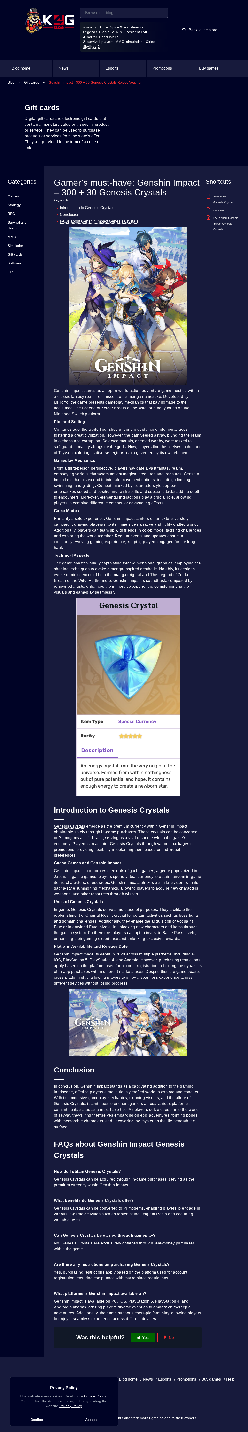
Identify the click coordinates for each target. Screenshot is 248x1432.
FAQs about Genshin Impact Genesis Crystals (99, 221)
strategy (89, 27)
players (107, 42)
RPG (120, 32)
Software (14, 263)
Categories (22, 181)
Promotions (162, 68)
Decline (37, 1420)
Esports (111, 68)
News (64, 68)
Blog (11, 82)
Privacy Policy (70, 1406)
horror (92, 37)
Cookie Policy (95, 1396)
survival (93, 42)
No (171, 1338)
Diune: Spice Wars (113, 27)
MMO (120, 42)
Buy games (208, 68)
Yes (145, 1338)
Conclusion (69, 214)
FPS (11, 272)
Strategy (14, 205)
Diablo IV (106, 32)
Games (13, 196)
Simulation (16, 246)
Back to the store (202, 30)
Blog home (21, 68)
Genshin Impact (68, 391)
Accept (91, 1420)
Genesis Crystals (69, 826)
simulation (134, 42)
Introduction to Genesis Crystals (87, 208)
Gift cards (31, 82)
